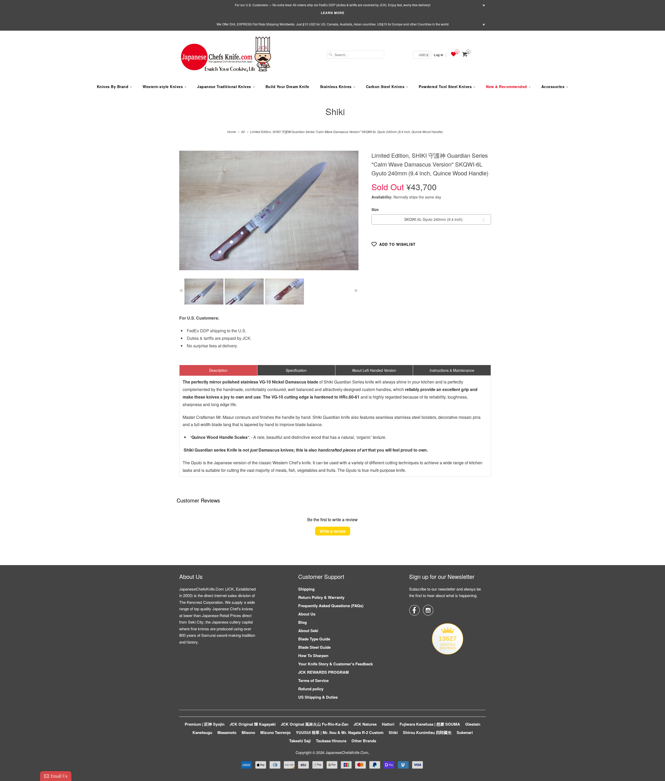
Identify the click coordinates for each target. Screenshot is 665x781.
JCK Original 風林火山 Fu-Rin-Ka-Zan (314, 724)
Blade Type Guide (314, 639)
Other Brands (363, 741)
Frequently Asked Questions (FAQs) (330, 605)
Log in (438, 54)
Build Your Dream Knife (287, 86)
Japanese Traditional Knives (224, 86)
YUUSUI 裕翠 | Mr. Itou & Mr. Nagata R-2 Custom (339, 732)
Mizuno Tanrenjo (275, 732)
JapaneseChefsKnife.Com (346, 752)
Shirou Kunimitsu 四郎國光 (427, 732)
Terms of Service (313, 680)
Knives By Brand (113, 86)
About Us (306, 614)
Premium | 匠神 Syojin (204, 724)
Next (349, 214)
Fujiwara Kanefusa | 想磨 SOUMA (430, 724)
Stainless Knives (336, 86)
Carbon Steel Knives (385, 86)
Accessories (553, 86)
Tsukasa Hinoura (331, 741)
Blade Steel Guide (314, 647)
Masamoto (226, 732)
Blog (302, 622)
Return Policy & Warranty (321, 597)
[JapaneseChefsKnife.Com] (226, 55)
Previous (189, 214)
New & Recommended (506, 86)
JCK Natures (365, 724)
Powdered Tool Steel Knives (445, 86)
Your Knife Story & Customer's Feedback (335, 664)
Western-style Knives (163, 86)
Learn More (332, 12)
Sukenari (465, 732)
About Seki (308, 630)
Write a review (333, 531)
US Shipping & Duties (318, 697)
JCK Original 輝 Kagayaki (253, 724)
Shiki (335, 111)
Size (375, 209)
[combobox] (355, 54)
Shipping (306, 589)
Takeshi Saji (300, 741)
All (243, 131)
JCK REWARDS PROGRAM (323, 672)
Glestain (472, 724)
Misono (248, 732)
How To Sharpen (313, 655)
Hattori (388, 724)
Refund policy (310, 689)
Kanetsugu (202, 732)
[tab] (218, 370)
